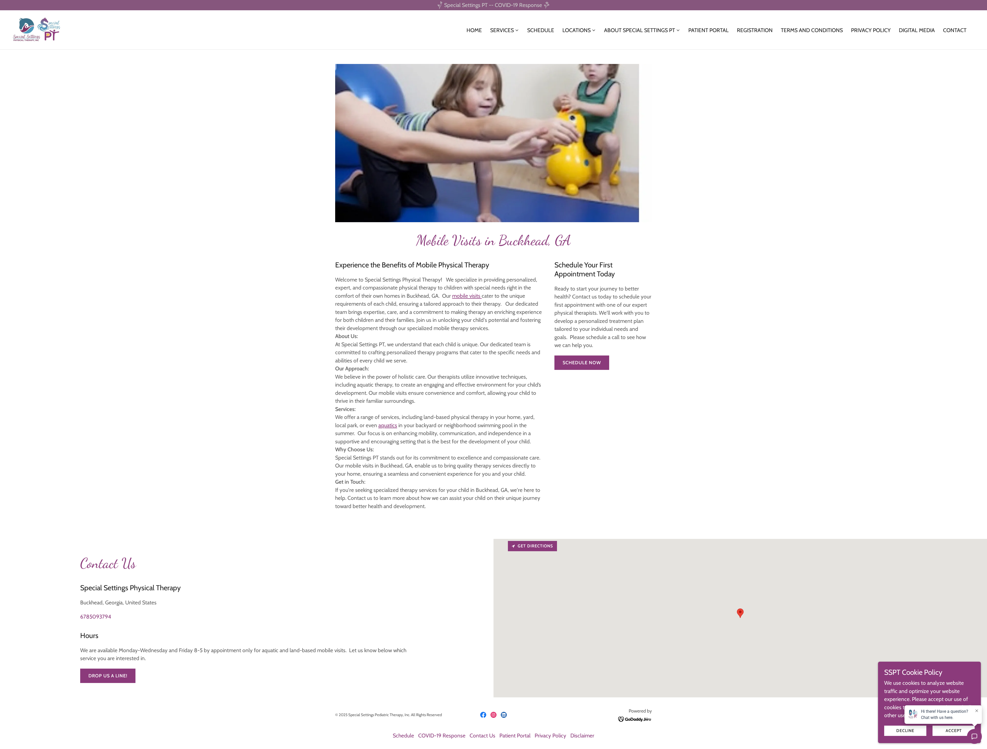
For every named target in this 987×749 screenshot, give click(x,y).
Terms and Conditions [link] (812, 30)
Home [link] (474, 30)
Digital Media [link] (917, 30)
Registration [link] (755, 30)
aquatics (387, 425)
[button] (504, 30)
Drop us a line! (107, 676)
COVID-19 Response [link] (441, 735)
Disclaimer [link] (582, 735)
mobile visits (467, 296)
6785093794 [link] (95, 616)
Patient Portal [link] (708, 30)
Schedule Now (582, 363)
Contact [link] (954, 30)
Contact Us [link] (482, 735)
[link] (37, 29)
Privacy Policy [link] (871, 30)
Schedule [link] (540, 30)
